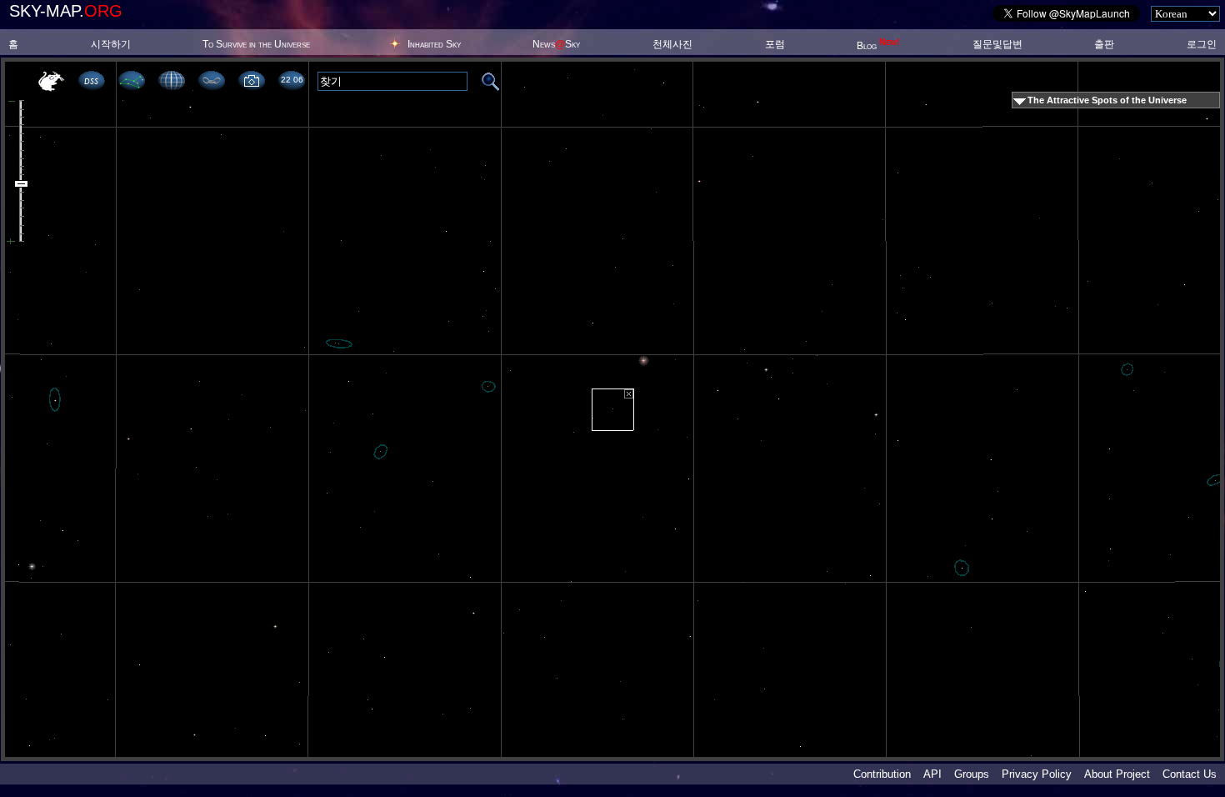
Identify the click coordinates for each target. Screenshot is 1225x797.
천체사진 (672, 44)
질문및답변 (997, 44)
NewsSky (556, 44)
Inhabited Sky (434, 44)
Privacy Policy (1037, 774)
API (932, 774)
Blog (878, 46)
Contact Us (1189, 774)
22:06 (291, 79)
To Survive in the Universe (256, 44)
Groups (971, 774)
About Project (1117, 774)
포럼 (775, 44)
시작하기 (111, 44)
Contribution (882, 774)
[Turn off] (628, 393)
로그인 (1202, 44)
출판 (1104, 44)
